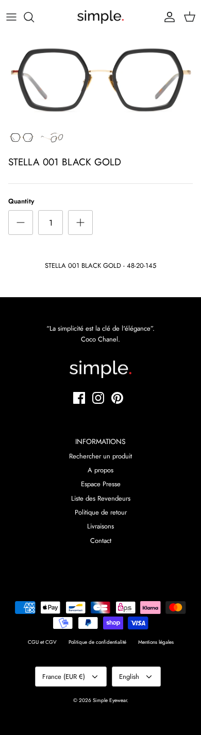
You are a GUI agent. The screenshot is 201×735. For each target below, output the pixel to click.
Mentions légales (156, 642)
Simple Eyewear (110, 700)
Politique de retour (101, 512)
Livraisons (100, 526)
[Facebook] (79, 398)
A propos (100, 470)
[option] (100, 80)
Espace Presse (101, 484)
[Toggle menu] (11, 17)
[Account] (167, 17)
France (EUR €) (63, 676)
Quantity (21, 201)
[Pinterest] (117, 398)
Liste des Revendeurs (100, 498)
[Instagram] (98, 398)
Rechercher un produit (100, 456)
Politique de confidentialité (97, 642)
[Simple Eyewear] (100, 17)
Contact (100, 540)
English (129, 676)
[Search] (34, 17)
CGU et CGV (42, 642)
